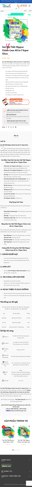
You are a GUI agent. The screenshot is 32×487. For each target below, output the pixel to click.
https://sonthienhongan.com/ (18, 410)
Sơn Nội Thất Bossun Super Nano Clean (8, 441)
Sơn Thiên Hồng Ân (13, 484)
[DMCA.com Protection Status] (6, 465)
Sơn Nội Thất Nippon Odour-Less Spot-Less (23, 441)
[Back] (2, 11)
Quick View (13, 426)
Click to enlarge (27, 40)
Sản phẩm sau (30, 11)
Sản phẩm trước (25, 11)
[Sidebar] (2, 148)
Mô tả (16, 135)
